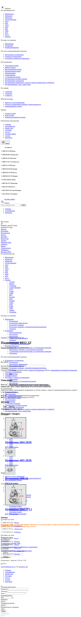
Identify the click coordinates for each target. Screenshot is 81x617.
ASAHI (12, 282)
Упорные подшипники (13, 372)
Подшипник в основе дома (10, 543)
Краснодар (5, 239)
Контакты (8, 138)
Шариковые (9, 319)
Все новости (5, 539)
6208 (11, 445)
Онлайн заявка (9, 199)
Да (2, 223)
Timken (11, 310)
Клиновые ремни (15, 506)
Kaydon (12, 297)
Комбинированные (12, 346)
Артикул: (4, 591)
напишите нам (23, 567)
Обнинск (4, 244)
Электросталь (6, 248)
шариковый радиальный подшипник (64, 370)
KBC (11, 299)
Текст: (3, 593)
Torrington (12, 312)
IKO (10, 295)
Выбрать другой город (9, 225)
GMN (11, 293)
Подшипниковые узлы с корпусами (18, 411)
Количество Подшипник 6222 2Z (13, 366)
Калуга (3, 235)
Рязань (3, 246)
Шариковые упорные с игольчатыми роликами (26, 349)
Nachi (11, 303)
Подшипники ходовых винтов (16, 405)
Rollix (11, 306)
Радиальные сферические (18, 364)
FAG (6, 265)
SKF (6, 270)
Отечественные (10, 263)
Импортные (9, 257)
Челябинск (5, 250)
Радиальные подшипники (14, 360)
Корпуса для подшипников (14, 476)
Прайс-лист (9, 128)
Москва (3, 229)
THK (11, 308)
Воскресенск (5, 233)
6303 (11, 458)
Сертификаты (10, 126)
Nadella (11, 301)
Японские (8, 259)
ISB (6, 272)
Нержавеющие (10, 400)
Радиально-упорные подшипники (17, 377)
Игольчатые (13, 383)
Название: (4, 589)
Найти (23, 205)
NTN (7, 269)
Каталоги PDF (6, 252)
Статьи (7, 136)
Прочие (8, 280)
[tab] (42, 374)
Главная (8, 124)
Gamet (11, 291)
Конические (13, 336)
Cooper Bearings (15, 287)
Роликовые (13, 376)
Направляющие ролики (13, 480)
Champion (12, 286)
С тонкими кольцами (12, 403)
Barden (11, 284)
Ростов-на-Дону (19, 551)
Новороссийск (6, 242)
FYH (11, 289)
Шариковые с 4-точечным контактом (22, 381)
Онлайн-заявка (10, 134)
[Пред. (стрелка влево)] (2, 615)
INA (6, 276)
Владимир (4, 231)
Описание (8, 374)
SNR (6, 274)
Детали (7, 376)
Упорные (12, 340)
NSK (11, 305)
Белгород (17, 554)
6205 (11, 439)
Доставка (8, 130)
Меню (7, 143)
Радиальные (13, 321)
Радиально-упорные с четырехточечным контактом (27, 368)
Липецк (3, 240)
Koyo (7, 278)
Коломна (4, 237)
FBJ (6, 267)
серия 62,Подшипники (36, 370)
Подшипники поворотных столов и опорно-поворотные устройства (29, 409)
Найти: (5, 553)
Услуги (7, 132)
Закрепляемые (10, 402)
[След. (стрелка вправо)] (4, 615)
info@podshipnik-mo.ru (8, 567)
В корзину (5, 368)
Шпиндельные (10, 394)
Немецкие (8, 261)
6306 (11, 464)
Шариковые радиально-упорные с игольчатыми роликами (30, 348)
